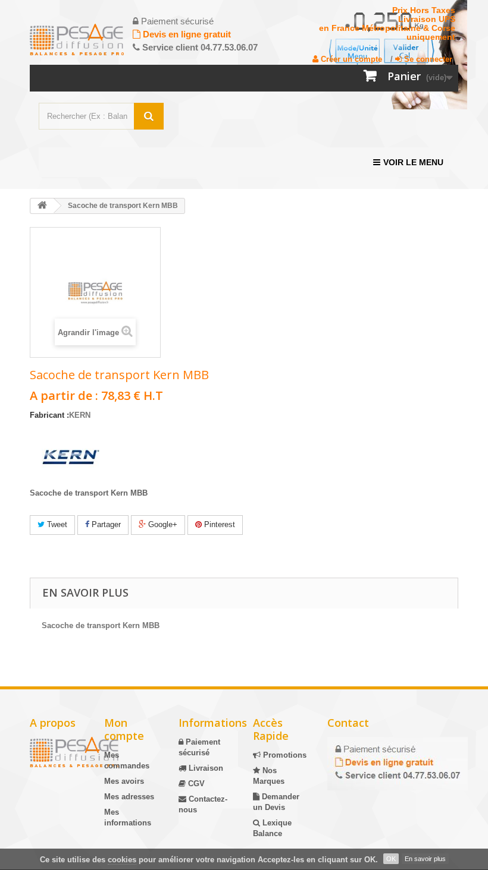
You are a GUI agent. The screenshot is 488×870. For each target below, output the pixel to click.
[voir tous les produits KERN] (71, 457)
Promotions (283, 755)
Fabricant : (49, 415)
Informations (213, 722)
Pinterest (218, 524)
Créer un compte (350, 59)
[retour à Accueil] (42, 205)
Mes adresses (129, 796)
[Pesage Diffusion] (77, 39)
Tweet (56, 524)
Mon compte (124, 729)
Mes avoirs (124, 781)
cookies (122, 859)
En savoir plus (425, 858)
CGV (195, 783)
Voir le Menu (413, 162)
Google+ (161, 524)
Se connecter (427, 59)
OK (391, 858)
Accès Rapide (271, 729)
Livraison (204, 768)
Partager (105, 524)
